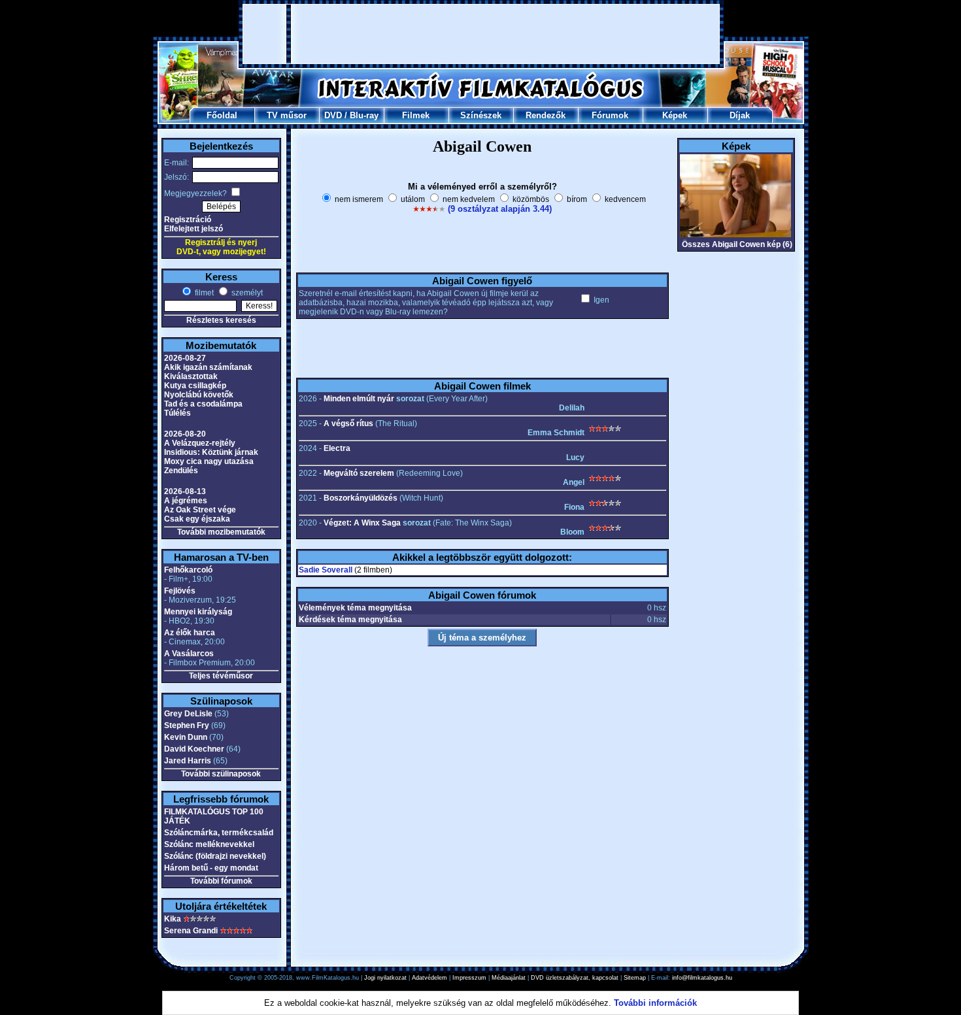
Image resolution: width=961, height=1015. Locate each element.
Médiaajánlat (509, 977)
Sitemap (635, 977)
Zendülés (181, 470)
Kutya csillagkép (195, 385)
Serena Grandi (191, 930)
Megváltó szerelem (359, 473)
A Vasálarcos (189, 653)
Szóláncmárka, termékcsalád (218, 832)
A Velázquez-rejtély (199, 443)
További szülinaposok (221, 773)
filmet (203, 292)
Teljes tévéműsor (221, 675)
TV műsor (287, 115)
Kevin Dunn (185, 737)
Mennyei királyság (198, 611)
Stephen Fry (186, 725)
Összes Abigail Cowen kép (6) (737, 244)
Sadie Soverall (325, 569)
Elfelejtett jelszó (193, 228)
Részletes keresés (221, 320)
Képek (674, 115)
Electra (337, 448)
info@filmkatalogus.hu (702, 977)
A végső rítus (348, 423)
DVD (333, 115)
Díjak (740, 115)
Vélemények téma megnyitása (355, 607)
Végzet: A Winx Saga (362, 522)
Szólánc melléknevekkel (209, 844)
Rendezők (545, 115)
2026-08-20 (185, 434)
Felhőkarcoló (188, 569)
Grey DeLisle (188, 713)
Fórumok (610, 115)
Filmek (416, 115)
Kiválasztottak (191, 376)
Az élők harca (189, 632)
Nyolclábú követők (198, 394)
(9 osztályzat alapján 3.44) (500, 209)
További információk (655, 1003)
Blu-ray (364, 115)
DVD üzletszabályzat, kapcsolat (574, 977)
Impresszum (469, 977)
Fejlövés (179, 590)
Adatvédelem (429, 977)
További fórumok (221, 881)
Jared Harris (187, 760)
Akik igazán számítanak (208, 367)
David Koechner (194, 749)
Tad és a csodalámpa (203, 403)
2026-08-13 (185, 491)
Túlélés (177, 413)
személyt (246, 292)
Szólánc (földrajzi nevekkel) (215, 856)
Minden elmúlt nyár (359, 398)
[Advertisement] (481, 34)
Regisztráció (187, 219)
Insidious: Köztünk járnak (211, 452)
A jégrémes (185, 500)
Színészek (480, 115)
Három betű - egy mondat (211, 868)
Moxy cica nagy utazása (209, 461)
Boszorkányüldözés (360, 498)
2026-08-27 (185, 358)
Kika (172, 918)
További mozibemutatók (221, 532)
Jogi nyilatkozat (385, 977)
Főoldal (222, 115)
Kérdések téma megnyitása (350, 619)
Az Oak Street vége (200, 509)
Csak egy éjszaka (197, 519)
